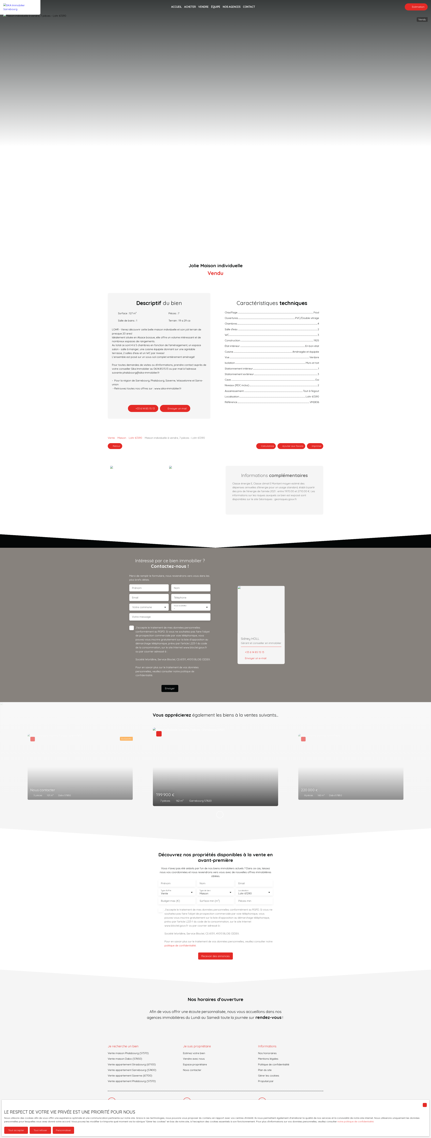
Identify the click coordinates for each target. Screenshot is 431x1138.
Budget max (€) (170, 900)
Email (135, 597)
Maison (122, 437)
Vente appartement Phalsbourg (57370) (132, 1081)
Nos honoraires (267, 1053)
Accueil (176, 6)
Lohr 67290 (135, 437)
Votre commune (142, 607)
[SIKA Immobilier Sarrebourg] (20, 7)
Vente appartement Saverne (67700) (130, 1075)
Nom (177, 588)
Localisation (243, 890)
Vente (111, 437)
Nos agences (231, 6)
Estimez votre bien (194, 1053)
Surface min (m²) (210, 900)
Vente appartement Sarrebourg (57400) (132, 1070)
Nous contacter (192, 1070)
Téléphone (180, 597)
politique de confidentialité (180, 945)
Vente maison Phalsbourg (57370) (128, 1053)
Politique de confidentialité (273, 1064)
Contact (249, 6)
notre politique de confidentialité (355, 1121)
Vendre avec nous (194, 1058)
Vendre (203, 6)
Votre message (141, 616)
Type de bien (205, 890)
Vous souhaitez (180, 606)
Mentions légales (268, 1058)
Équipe (215, 6)
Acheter (190, 6)
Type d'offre (166, 890)
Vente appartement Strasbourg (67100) (132, 1064)
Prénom (137, 588)
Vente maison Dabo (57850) (125, 1058)
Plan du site (265, 1070)
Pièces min (244, 900)
